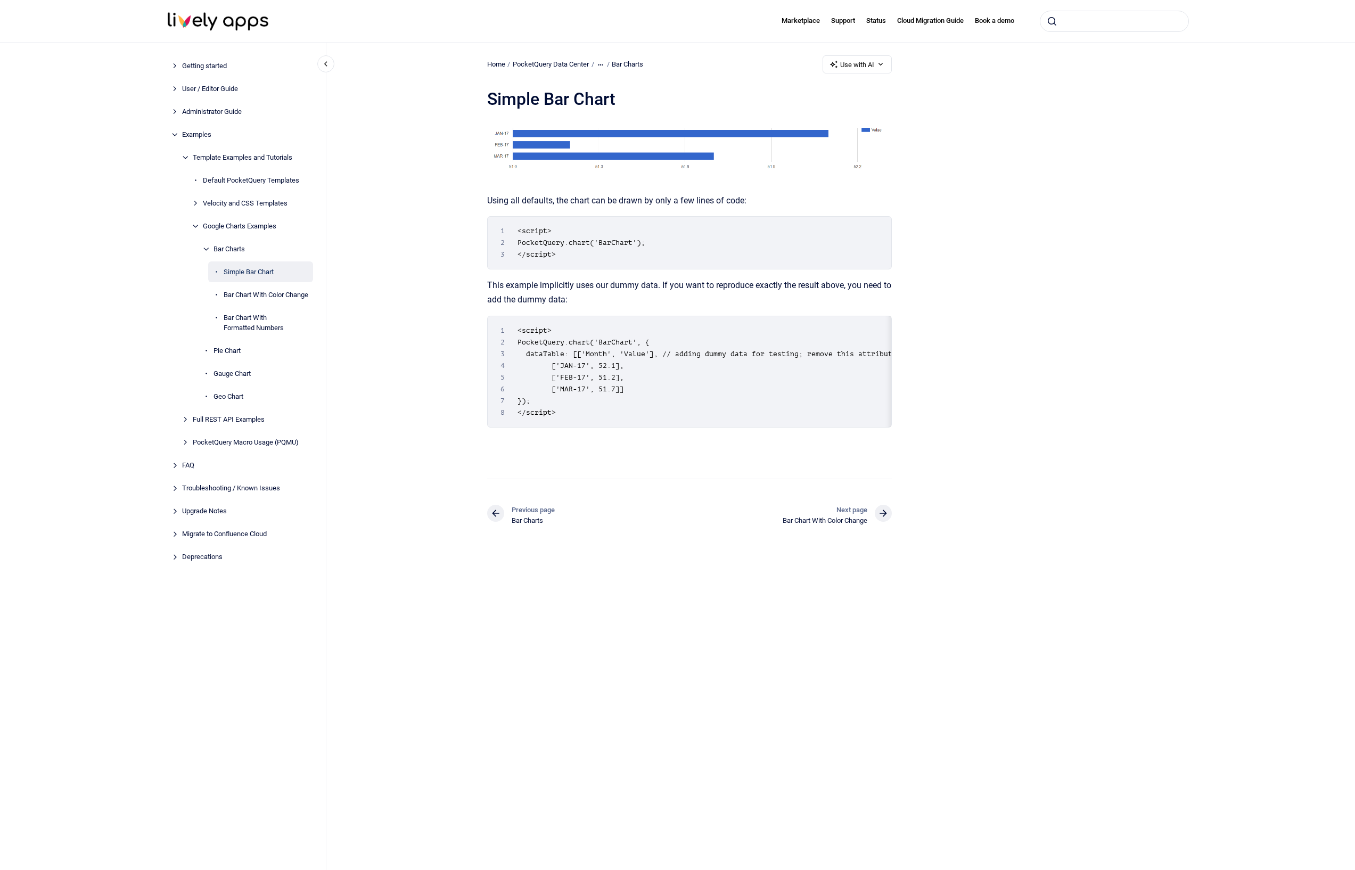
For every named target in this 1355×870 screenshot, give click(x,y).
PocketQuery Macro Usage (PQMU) (246, 442)
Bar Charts (229, 249)
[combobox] (1114, 21)
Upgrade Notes (204, 511)
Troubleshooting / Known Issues (231, 488)
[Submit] (1052, 21)
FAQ (188, 465)
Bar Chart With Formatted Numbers (254, 323)
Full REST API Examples (229, 419)
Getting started (204, 66)
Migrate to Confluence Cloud (224, 534)
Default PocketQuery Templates (251, 180)
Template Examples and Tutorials (242, 157)
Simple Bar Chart (249, 272)
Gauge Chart (232, 373)
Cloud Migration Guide (930, 20)
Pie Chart (227, 351)
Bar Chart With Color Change (266, 295)
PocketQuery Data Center (551, 64)
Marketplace (801, 20)
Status (876, 20)
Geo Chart (228, 396)
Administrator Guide (212, 112)
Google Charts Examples (239, 226)
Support (843, 20)
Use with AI (857, 65)
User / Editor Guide (210, 89)
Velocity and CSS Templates (245, 203)
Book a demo (994, 20)
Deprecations (202, 557)
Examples (196, 134)
